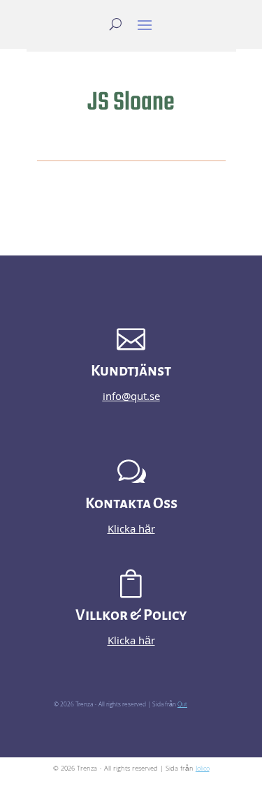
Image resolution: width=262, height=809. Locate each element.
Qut (182, 705)
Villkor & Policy (131, 615)
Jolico (203, 769)
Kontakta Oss (131, 504)
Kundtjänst (131, 371)
